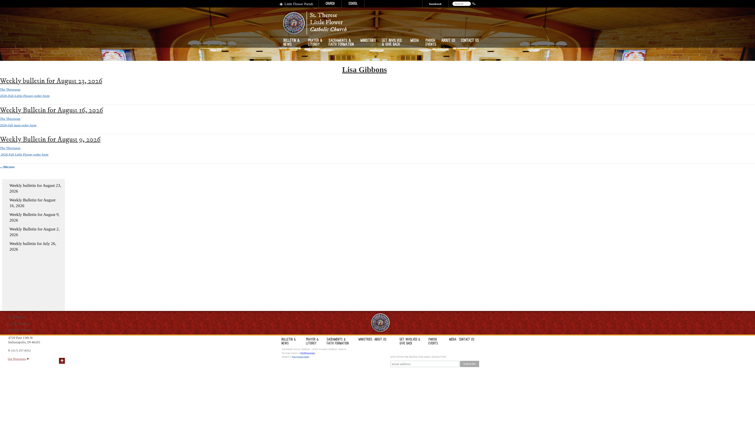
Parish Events (431, 43)
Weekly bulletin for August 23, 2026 (51, 81)
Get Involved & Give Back (392, 43)
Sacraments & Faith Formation (341, 43)
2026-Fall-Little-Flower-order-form (25, 96)
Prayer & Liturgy (315, 43)
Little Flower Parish (299, 4)
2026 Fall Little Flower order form (24, 154)
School (353, 4)
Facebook (435, 3)
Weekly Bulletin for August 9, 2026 (50, 139)
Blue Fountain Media (300, 357)
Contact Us (470, 41)
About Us (448, 41)
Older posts (7, 166)
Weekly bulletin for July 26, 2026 (32, 246)
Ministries (368, 41)
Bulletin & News (292, 43)
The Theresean (10, 89)
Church (330, 4)
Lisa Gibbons (364, 69)
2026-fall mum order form (18, 125)
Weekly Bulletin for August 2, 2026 (34, 232)
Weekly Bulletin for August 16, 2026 (51, 110)
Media (415, 41)
